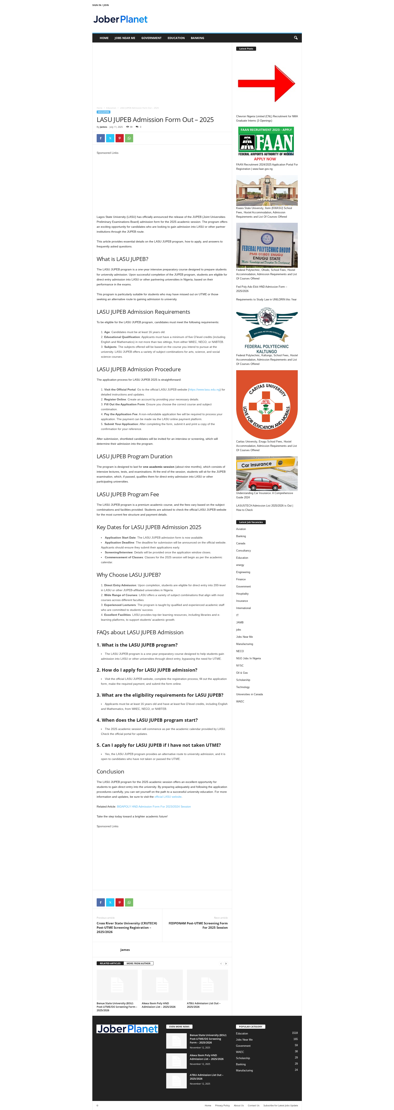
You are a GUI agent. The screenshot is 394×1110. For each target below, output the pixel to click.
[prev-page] (221, 963)
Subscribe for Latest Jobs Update (280, 1105)
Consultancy (243, 550)
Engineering (243, 572)
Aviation (241, 529)
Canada (240, 543)
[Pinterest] (120, 138)
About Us (239, 1105)
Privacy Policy (222, 1105)
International (243, 608)
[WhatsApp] (129, 138)
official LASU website (168, 796)
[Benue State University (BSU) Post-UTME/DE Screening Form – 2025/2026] (117, 985)
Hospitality (242, 593)
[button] (295, 38)
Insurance (242, 600)
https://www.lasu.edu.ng (204, 389)
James (103, 126)
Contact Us (253, 1105)
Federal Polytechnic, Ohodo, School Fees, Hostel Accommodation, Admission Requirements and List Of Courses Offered (266, 274)
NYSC (240, 665)
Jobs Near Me (125, 38)
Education (176, 38)
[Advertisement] (162, 73)
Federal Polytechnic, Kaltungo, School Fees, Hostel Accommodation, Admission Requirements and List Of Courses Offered (267, 359)
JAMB (240, 622)
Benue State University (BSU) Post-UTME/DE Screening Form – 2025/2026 (117, 1006)
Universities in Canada (249, 694)
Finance (241, 579)
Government (151, 38)
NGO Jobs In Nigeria (248, 658)
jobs (238, 629)
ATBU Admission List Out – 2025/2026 (204, 1005)
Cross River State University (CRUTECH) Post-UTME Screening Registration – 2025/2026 (127, 927)
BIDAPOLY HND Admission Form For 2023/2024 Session (154, 806)
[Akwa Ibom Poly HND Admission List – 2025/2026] (162, 985)
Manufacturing (244, 644)
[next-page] (226, 963)
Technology (243, 687)
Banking (197, 38)
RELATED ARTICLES (110, 963)
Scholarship (243, 679)
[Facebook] (101, 138)
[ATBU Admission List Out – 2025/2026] (207, 985)
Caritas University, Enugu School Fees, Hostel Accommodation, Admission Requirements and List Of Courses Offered (266, 446)
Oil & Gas (242, 672)
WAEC (240, 701)
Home (104, 38)
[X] (110, 138)
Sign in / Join (100, 5)
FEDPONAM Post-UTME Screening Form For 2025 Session (198, 925)
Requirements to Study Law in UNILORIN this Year (266, 299)
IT (237, 615)
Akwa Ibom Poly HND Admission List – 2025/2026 (158, 1005)
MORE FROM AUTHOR (138, 963)
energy (240, 564)
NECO (240, 651)
